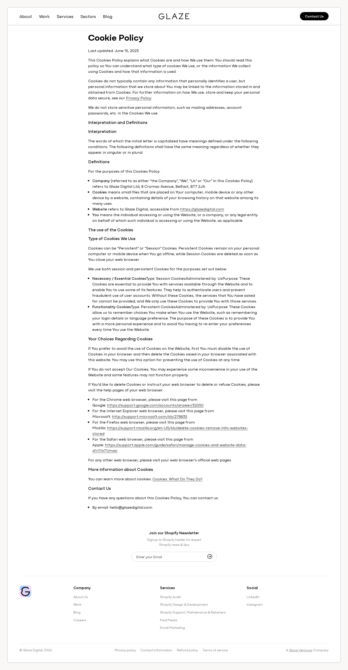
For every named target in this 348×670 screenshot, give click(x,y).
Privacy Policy (138, 97)
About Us (80, 596)
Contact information (156, 650)
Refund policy (187, 650)
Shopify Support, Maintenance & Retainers (193, 612)
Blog (76, 612)
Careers (79, 619)
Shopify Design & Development (184, 604)
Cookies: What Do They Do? (177, 478)
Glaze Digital (33, 650)
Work (77, 604)
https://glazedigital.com (202, 208)
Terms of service (215, 650)
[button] (65, 16)
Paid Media (168, 619)
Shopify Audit (170, 596)
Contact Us (314, 16)
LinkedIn (253, 596)
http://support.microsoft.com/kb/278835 (149, 416)
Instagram (255, 604)
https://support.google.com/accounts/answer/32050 (155, 404)
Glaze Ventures (300, 650)
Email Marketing (172, 627)
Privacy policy (125, 650)
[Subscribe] (211, 556)
